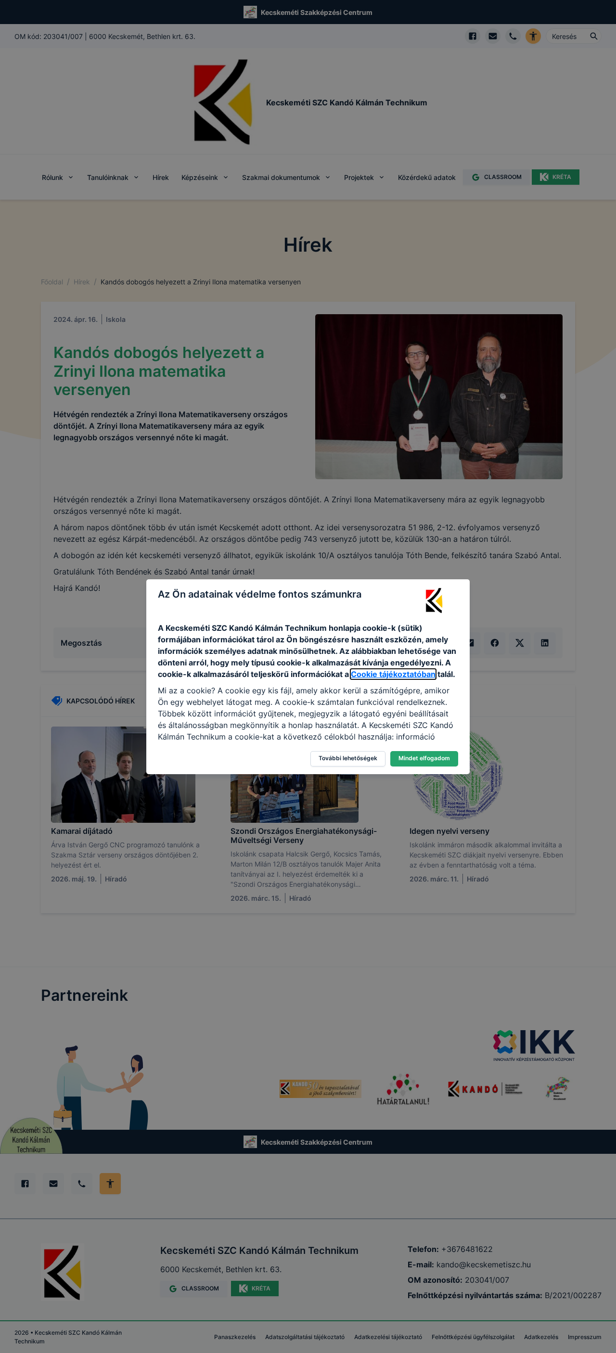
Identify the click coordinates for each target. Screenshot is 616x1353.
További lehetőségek (348, 758)
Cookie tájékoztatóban (393, 674)
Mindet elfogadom (424, 758)
